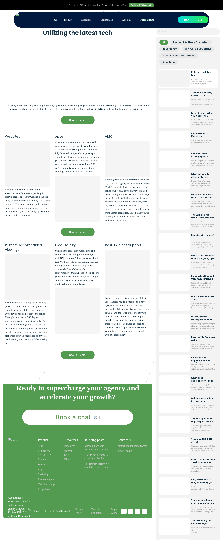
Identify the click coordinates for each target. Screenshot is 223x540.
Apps (40, 469)
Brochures (69, 445)
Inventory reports (47, 479)
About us (126, 19)
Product (68, 19)
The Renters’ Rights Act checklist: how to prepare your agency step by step (97, 465)
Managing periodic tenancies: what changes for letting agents (96, 447)
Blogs (67, 459)
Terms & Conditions (96, 511)
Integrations (44, 489)
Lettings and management (44, 453)
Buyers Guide (114, 511)
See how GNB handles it (141, 5)
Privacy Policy (79, 511)
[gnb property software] (23, 20)
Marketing (43, 474)
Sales (40, 445)
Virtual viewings (46, 484)
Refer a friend (147, 19)
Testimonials (106, 19)
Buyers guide (68, 453)
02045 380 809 (125, 451)
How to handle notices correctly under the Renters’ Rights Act (96, 456)
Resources (86, 19)
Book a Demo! (77, 120)
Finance (42, 459)
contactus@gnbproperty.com (132, 445)
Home (54, 19)
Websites (42, 464)
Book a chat (73, 417)
